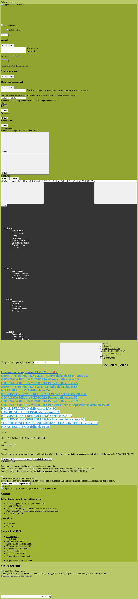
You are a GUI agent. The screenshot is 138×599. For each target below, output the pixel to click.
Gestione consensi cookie (17, 553)
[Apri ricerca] (115, 193)
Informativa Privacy (14, 541)
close (4, 205)
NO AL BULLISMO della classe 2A (25, 390)
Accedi (5, 35)
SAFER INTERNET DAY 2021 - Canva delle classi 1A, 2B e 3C (44, 375)
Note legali (11, 539)
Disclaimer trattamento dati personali (16, 576)
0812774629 (15, 506)
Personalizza (7, 459)
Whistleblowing (13, 551)
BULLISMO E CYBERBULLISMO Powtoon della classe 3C (43, 419)
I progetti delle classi (111, 348)
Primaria (105, 346)
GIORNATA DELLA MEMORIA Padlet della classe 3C (39, 401)
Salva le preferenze (22, 483)
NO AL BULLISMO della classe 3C (25, 426)
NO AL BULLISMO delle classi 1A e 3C (28, 408)
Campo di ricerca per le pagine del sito (17, 362)
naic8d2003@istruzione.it (34, 508)
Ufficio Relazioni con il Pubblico (20, 544)
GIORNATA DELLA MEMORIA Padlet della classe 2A (39, 383)
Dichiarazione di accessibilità (18, 546)
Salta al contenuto (8, 2)
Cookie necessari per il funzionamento (17, 478)
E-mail (29, 90)
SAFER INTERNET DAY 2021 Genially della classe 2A (39, 386)
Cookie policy (12, 536)
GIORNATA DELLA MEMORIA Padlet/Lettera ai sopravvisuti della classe (53, 405)
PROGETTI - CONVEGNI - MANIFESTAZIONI (114, 352)
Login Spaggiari (70, 95)
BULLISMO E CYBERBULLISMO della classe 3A (36, 415)
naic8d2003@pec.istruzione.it (35, 511)
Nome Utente (32, 48)
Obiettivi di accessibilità (16, 548)
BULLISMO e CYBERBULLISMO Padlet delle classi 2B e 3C (44, 394)
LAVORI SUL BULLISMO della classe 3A (30, 412)
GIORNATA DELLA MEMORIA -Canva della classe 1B (40, 379)
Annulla (5, 178)
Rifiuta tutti (23, 459)
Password (31, 51)
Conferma (14, 178)
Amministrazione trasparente (18, 556)
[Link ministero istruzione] (13, 5)
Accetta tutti (42, 459)
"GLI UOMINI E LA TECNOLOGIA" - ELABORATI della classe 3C (49, 423)
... (29, 372)
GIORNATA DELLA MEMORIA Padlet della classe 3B (39, 397)
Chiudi (4, 111)
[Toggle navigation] (22, 193)
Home (105, 344)
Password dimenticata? (10, 56)
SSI (103, 356)
